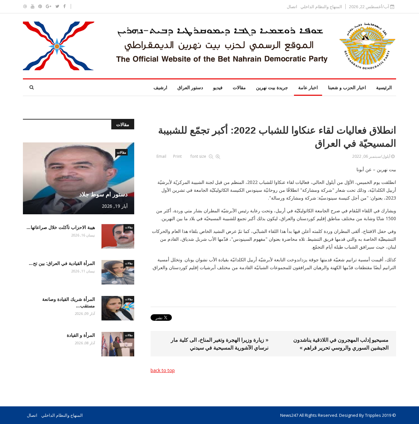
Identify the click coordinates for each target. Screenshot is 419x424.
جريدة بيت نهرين (272, 87)
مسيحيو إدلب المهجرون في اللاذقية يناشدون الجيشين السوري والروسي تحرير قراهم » (341, 343)
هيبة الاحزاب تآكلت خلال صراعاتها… (60, 227)
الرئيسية (384, 87)
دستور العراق (190, 87)
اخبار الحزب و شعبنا (347, 87)
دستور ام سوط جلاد (103, 194)
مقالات (239, 87)
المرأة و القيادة (81, 335)
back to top (163, 370)
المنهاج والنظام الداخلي (321, 7)
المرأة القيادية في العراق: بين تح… (61, 263)
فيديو (218, 87)
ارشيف (160, 87)
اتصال (292, 7)
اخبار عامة (308, 87)
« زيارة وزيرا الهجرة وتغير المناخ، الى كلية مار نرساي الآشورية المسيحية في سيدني (219, 343)
